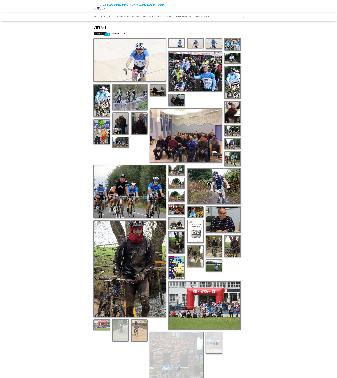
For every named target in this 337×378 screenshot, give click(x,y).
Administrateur (122, 34)
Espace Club (201, 16)
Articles (147, 16)
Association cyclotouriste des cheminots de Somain (135, 5)
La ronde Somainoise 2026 (126, 16)
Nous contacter (183, 16)
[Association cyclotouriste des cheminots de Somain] (95, 17)
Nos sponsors (164, 16)
